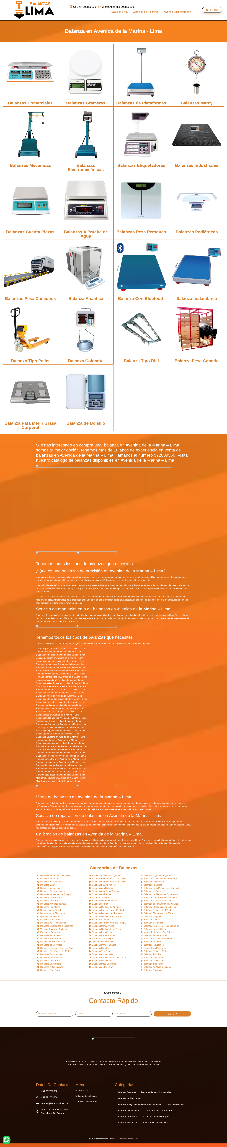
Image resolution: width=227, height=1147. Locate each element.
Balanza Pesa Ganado (197, 360)
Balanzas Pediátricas (197, 232)
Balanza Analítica (85, 298)
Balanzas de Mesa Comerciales (156, 1092)
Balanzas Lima (119, 11)
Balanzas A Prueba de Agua (86, 234)
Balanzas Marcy (197, 103)
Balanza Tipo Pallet (30, 360)
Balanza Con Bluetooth (141, 298)
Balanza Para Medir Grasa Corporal (30, 425)
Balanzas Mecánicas (30, 165)
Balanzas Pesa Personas (141, 232)
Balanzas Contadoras (127, 1116)
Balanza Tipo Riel (141, 360)
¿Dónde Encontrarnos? (177, 11)
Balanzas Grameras (85, 103)
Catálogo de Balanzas (145, 11)
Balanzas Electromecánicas (86, 167)
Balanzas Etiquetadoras (141, 165)
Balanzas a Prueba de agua (156, 1116)
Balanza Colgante (86, 360)
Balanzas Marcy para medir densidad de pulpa (139, 1104)
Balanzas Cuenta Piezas (30, 232)
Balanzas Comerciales (30, 103)
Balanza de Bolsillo (85, 423)
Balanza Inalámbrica (196, 298)
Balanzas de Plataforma (128, 1098)
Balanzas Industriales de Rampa (160, 1110)
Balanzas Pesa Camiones (30, 298)
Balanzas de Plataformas (141, 103)
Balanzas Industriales (196, 165)
